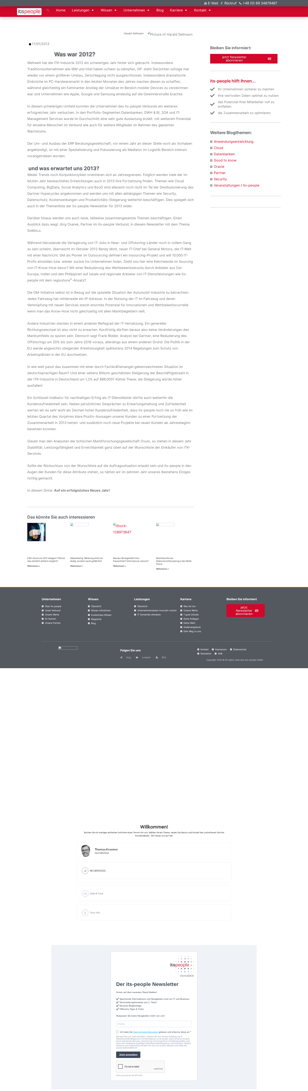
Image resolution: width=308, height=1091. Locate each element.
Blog (160, 10)
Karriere (176, 10)
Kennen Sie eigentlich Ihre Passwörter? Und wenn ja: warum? (131, 559)
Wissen (106, 10)
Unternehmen (134, 10)
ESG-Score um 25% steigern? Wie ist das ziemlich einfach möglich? (46, 559)
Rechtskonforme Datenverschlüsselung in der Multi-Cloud (174, 561)
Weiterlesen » (33, 566)
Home (60, 10)
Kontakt (200, 10)
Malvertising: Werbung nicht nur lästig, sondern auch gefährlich (86, 559)
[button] (48, 10)
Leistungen (80, 10)
